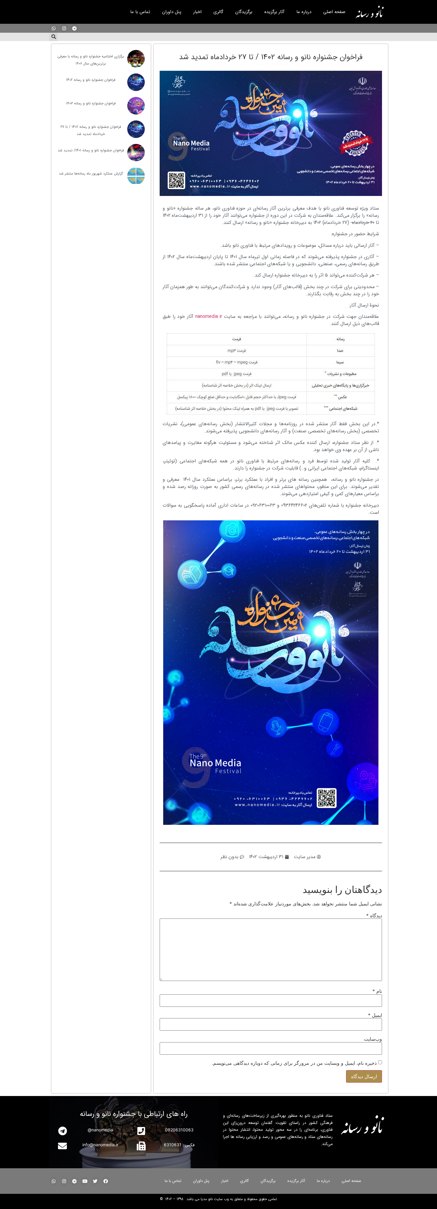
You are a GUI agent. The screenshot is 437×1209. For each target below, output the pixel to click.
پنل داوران (171, 11)
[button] (53, 37)
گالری (218, 11)
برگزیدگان (243, 11)
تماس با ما (140, 11)
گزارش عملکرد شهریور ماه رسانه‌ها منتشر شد (91, 173)
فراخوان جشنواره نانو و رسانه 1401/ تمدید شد (91, 150)
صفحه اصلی (334, 11)
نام (377, 991)
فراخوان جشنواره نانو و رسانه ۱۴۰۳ (91, 103)
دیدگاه (374, 915)
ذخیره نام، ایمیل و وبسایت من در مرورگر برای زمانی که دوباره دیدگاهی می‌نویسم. (294, 1063)
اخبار (197, 11)
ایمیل (375, 1015)
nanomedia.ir (208, 316)
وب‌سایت (373, 1039)
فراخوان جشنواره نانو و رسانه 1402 (90, 80)
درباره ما (303, 11)
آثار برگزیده (274, 11)
